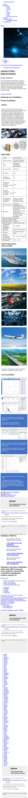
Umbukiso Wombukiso (12, 20)
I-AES (8, 13)
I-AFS (8, 15)
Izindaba (6, 17)
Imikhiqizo (6, 5)
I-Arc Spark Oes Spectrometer (8, 601)
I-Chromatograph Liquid (6, 597)
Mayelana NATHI (8, 19)
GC (7, 11)
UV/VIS (9, 9)
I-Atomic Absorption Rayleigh (20, 597)
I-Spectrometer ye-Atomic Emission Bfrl (16, 600)
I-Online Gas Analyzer (12, 16)
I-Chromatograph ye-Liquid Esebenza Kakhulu (12, 599)
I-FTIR (8, 7)
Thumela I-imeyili (5, 604)
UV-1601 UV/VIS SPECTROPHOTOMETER (8, 495)
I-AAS (8, 8)
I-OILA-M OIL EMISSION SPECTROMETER (15, 554)
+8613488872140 (8, 606)
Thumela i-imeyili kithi (6, 94)
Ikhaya (5, 4)
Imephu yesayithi (10, 596)
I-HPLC (8, 12)
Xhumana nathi (7, 21)
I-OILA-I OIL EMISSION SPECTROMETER (10, 493)
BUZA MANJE (4, 578)
